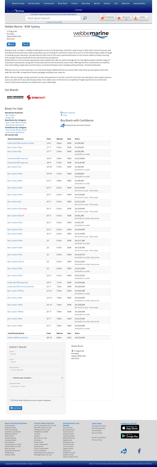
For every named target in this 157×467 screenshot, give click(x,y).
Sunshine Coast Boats (13, 432)
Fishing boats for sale (42, 430)
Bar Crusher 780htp (15, 311)
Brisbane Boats (10, 427)
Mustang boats (68, 442)
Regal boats (67, 440)
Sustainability (139, 3)
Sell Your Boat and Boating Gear (118, 464)
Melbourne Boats (11, 434)
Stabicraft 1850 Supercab (17, 158)
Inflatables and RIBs (41, 432)
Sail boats (37, 440)
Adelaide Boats (10, 438)
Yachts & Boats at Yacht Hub (141, 464)
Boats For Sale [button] (18, 3)
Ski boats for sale (40, 438)
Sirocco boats (68, 446)
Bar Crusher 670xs (14, 268)
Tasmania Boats (10, 440)
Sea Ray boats (68, 432)
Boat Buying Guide (98, 428)
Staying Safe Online (99, 426)
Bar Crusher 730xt (14, 297)
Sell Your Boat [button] (34, 3)
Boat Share (62, 3)
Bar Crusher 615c (14, 201)
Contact (78, 9)
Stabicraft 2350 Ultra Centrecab (20, 286)
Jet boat (37, 434)
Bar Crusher (10, 115)
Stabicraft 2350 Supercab (17, 282)
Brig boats (67, 450)
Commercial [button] (49, 3)
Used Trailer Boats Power (16, 130)
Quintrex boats (68, 434)
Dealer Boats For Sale (13, 446)
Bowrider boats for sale (42, 427)
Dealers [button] (107, 3)
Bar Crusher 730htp (15, 290)
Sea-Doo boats (68, 444)
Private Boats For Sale (13, 444)
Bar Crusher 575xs (14, 173)
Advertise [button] (126, 3)
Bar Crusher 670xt (14, 254)
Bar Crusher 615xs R (15, 215)
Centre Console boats (45, 425)
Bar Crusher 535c (14, 151)
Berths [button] (97, 3)
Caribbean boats (69, 453)
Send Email (16, 408)
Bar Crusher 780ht (15, 325)
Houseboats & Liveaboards (44, 453)
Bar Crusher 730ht (15, 304)
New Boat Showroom (12, 450)
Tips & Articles (97, 433)
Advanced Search (53, 22)
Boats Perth (9, 436)
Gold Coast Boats (11, 430)
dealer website (68, 112)
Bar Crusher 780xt (14, 318)
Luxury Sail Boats (40, 450)
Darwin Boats (9, 442)
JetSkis (36, 436)
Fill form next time (31, 400)
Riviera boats (68, 427)
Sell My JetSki (10, 455)
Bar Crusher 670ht (15, 247)
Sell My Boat (9, 453)
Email (12, 44)
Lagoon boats (68, 448)
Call (26, 44)
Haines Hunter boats (70, 457)
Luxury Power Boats (41, 448)
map (64, 115)
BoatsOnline (22, 464)
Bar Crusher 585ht (15, 180)
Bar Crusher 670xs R (15, 261)
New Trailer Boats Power (16, 122)
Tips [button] (116, 3)
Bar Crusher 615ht (15, 194)
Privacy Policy (97, 440)
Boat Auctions (10, 448)
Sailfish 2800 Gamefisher (17, 337)
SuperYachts (38, 446)
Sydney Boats (10, 425)
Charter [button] (74, 3)
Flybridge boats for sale (43, 455)
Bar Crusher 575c (14, 167)
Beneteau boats (69, 430)
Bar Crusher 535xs (14, 147)
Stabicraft (10, 117)
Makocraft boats (69, 438)
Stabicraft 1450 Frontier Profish (20, 143)
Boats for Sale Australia (97, 464)
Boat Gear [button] (86, 3)
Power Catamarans (41, 444)
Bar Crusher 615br (14, 187)
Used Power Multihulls (15, 132)
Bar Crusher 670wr (15, 240)
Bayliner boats (68, 455)
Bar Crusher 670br (14, 275)
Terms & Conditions (99, 437)
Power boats (38, 442)
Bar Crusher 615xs (14, 222)
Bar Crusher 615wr (15, 208)
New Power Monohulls (15, 125)
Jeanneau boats (69, 436)
